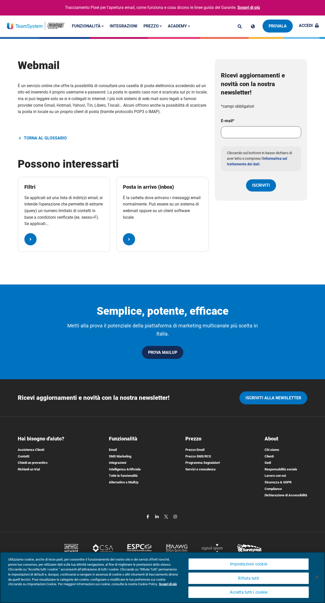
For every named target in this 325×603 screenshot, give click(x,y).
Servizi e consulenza (200, 469)
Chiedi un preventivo (32, 463)
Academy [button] (178, 25)
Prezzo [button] (151, 25)
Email (113, 450)
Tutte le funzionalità (123, 476)
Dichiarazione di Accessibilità (286, 495)
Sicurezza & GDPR (278, 482)
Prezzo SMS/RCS (198, 456)
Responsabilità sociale (281, 469)
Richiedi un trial (29, 469)
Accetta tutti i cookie (248, 592)
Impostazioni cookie (248, 564)
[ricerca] (239, 26)
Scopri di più (248, 7)
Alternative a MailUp (123, 482)
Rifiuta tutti (248, 578)
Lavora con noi (275, 476)
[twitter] (166, 516)
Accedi (306, 25)
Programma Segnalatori (202, 463)
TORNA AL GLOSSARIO (45, 138)
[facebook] (148, 516)
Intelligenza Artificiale (125, 469)
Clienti (269, 456)
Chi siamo (272, 450)
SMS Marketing (120, 456)
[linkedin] (157, 516)
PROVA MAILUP (162, 352)
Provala (278, 26)
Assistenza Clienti (31, 450)
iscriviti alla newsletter (273, 397)
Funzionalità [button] (87, 25)
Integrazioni (123, 25)
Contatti (23, 456)
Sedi (268, 463)
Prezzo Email (194, 450)
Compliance (273, 489)
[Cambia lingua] (252, 26)
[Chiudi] (316, 577)
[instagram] (175, 516)
